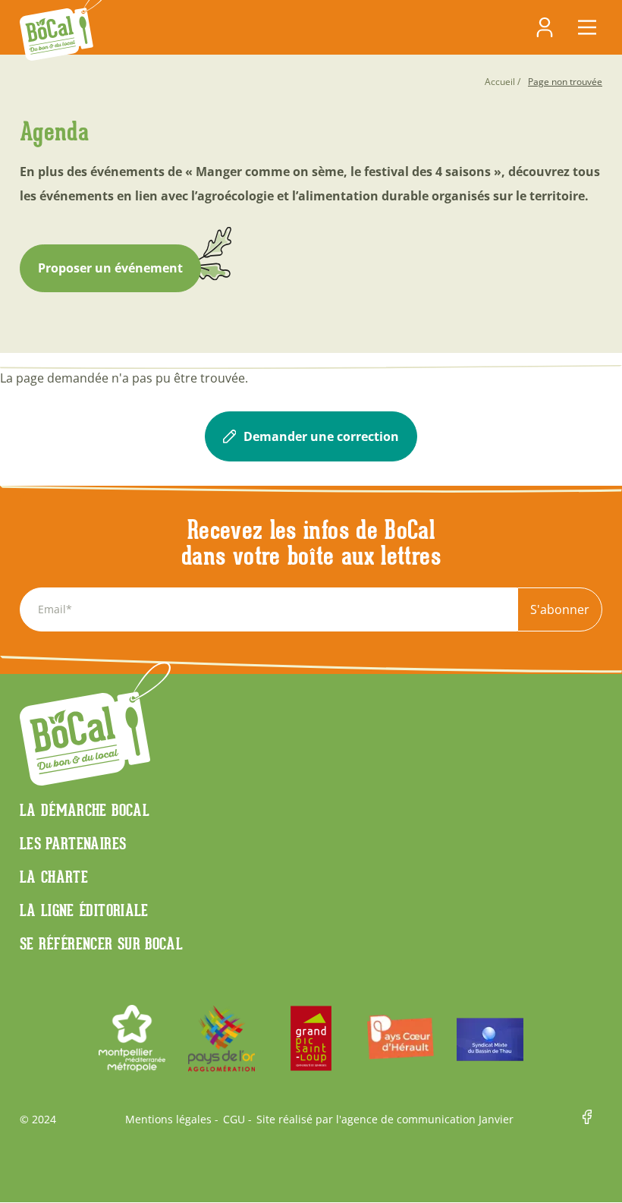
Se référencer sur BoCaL (101, 943)
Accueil (500, 81)
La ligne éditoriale (84, 910)
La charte (54, 876)
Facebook (592, 1119)
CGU (234, 1119)
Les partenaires (73, 843)
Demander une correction (321, 436)
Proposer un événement (110, 268)
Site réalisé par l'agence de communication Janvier (385, 1119)
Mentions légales (168, 1119)
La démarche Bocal (84, 809)
